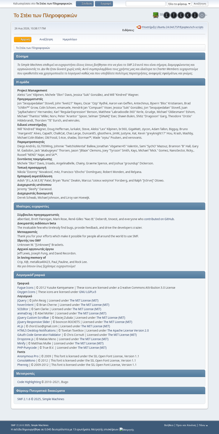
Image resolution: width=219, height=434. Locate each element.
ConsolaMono (26, 360)
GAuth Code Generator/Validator (39, 335)
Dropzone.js (25, 339)
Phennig (22, 365)
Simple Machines (53, 399)
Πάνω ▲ (203, 425)
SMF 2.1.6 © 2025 (29, 399)
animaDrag (24, 313)
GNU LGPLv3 (87, 292)
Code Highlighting (29, 382)
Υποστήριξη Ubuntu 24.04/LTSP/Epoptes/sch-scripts (172, 27)
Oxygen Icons (26, 292)
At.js (20, 326)
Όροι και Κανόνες (186, 425)
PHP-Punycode (27, 348)
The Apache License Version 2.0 (128, 330)
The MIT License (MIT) (84, 300)
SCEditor (22, 309)
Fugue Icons (25, 288)
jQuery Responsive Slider (33, 322)
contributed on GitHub (159, 219)
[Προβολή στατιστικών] (127, 429)
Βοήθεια (168, 425)
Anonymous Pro (27, 356)
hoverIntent (25, 305)
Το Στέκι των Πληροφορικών (45, 15)
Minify (21, 343)
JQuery (22, 300)
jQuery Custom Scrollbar (33, 318)
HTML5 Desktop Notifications (36, 330)
